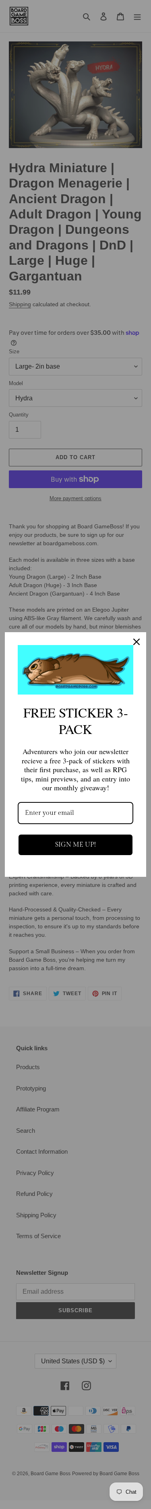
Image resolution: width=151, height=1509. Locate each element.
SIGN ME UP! (75, 845)
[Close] (136, 641)
